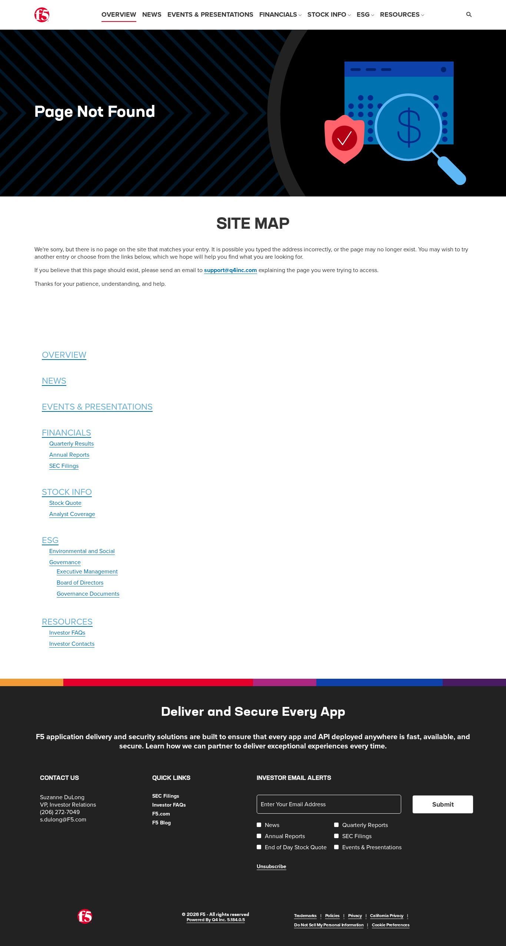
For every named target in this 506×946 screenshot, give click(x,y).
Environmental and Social (82, 551)
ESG (50, 539)
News (54, 380)
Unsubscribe (271, 866)
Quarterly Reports (365, 824)
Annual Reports (69, 454)
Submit (443, 804)
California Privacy (386, 915)
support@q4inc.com (230, 270)
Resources (67, 621)
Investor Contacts (71, 643)
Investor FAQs (67, 632)
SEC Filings (64, 466)
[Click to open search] (467, 14)
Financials (66, 432)
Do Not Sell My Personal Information (329, 924)
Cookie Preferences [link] (391, 925)
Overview (64, 354)
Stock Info (67, 491)
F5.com (170, 813)
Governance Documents (88, 593)
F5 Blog (170, 822)
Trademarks (305, 915)
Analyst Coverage (72, 514)
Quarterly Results (71, 443)
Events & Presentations (97, 406)
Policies (332, 915)
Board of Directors (80, 582)
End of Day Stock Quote (296, 847)
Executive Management (87, 571)
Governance (65, 562)
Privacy (355, 915)
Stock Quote (65, 503)
